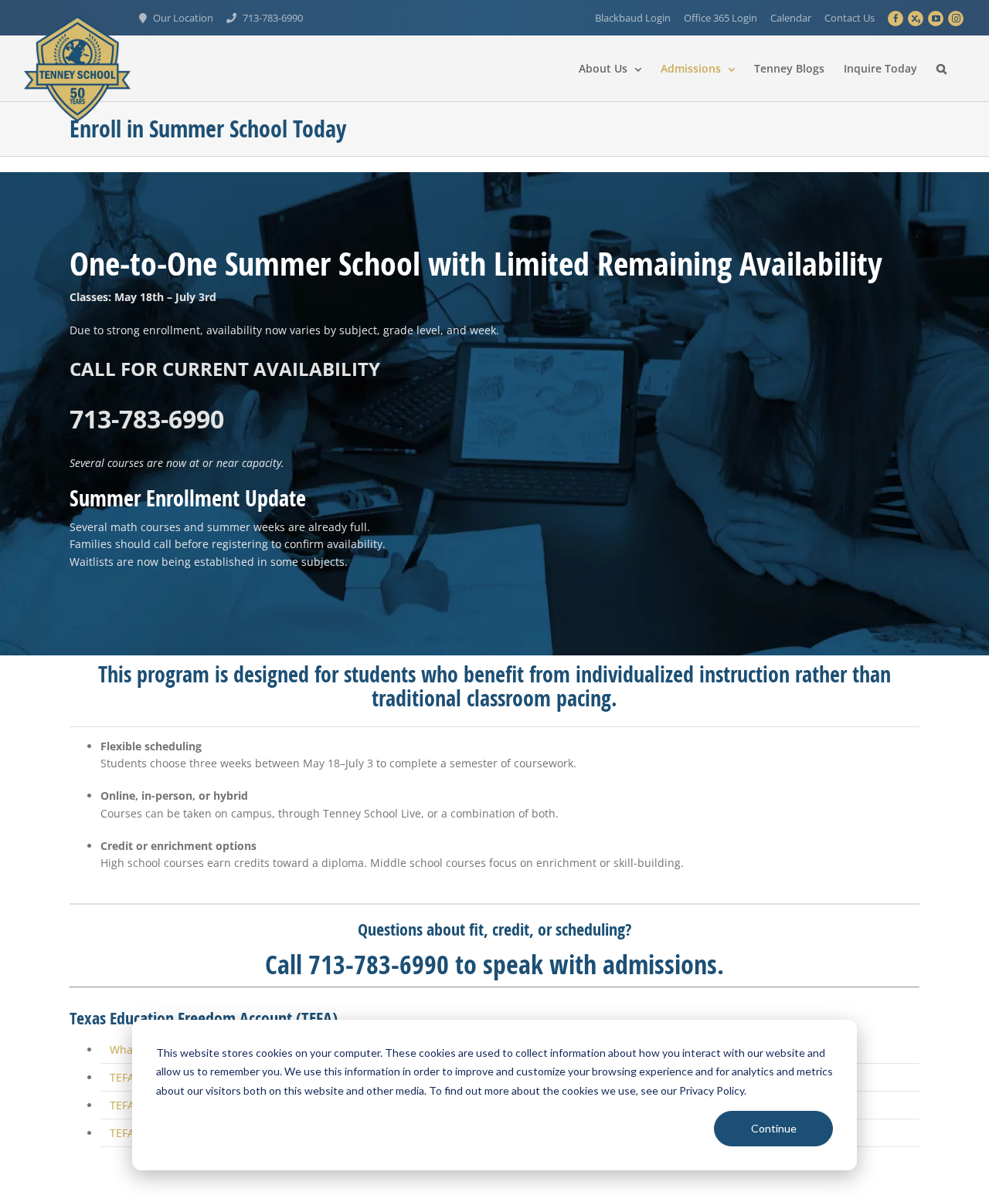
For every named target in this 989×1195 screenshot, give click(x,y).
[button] (941, 68)
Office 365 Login (720, 18)
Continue (774, 1128)
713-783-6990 (273, 18)
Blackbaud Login (633, 18)
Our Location (183, 18)
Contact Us (849, 18)
